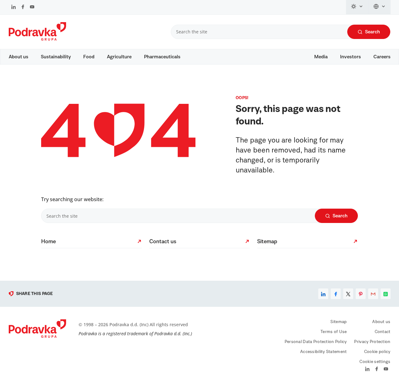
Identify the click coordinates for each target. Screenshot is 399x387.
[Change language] (379, 7)
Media (321, 56)
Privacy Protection (372, 342)
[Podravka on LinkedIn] (13, 7)
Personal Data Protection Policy (316, 342)
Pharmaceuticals (162, 56)
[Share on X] (348, 293)
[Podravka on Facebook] (23, 7)
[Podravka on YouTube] (32, 7)
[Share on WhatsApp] (386, 293)
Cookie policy (377, 352)
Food (88, 56)
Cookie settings (374, 362)
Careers (382, 56)
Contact (383, 332)
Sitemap (338, 322)
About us (18, 56)
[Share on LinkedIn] (323, 293)
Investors (350, 56)
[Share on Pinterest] (361, 293)
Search (372, 31)
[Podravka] (37, 38)
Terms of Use (333, 332)
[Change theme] (357, 7)
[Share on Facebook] (336, 293)
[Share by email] (373, 293)
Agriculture (119, 56)
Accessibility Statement (323, 352)
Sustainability (56, 56)
